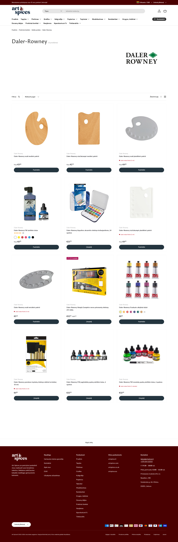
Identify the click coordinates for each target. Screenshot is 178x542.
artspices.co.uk (113, 467)
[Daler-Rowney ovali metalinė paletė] (36, 279)
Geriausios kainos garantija (53, 459)
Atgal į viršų (89, 442)
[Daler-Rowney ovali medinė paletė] (36, 128)
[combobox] (93, 11)
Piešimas (35, 19)
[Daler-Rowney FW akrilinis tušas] (36, 202)
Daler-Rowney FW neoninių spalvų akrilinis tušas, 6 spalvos (140, 382)
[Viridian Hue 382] (138, 312)
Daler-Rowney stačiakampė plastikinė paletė (135, 230)
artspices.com (113, 463)
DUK (46, 471)
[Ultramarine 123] (134, 312)
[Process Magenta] (26, 237)
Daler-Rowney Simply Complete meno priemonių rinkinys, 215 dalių (88, 308)
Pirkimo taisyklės (136, 534)
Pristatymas (147, 534)
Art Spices (14, 534)
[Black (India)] (33, 237)
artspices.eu (112, 471)
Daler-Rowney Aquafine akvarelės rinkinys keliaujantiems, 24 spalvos (89, 231)
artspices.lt (112, 459)
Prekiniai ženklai (32, 23)
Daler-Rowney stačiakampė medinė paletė (82, 156)
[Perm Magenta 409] (131, 312)
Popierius (71, 19)
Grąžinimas (157, 534)
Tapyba (23, 19)
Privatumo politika (124, 534)
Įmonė (164, 534)
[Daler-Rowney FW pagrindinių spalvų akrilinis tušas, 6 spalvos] (89, 354)
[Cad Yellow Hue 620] (124, 312)
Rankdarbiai (112, 19)
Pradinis (15, 19)
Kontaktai (47, 463)
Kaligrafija (58, 19)
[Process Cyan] (29, 237)
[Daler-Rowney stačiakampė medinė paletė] (89, 128)
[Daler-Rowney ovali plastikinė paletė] (141, 128)
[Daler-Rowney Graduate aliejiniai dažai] (141, 279)
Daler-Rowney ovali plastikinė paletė (132, 156)
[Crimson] (22, 237)
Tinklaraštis (73, 23)
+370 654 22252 (147, 461)
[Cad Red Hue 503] (127, 312)
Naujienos (47, 23)
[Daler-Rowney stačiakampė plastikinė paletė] (141, 202)
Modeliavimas (97, 19)
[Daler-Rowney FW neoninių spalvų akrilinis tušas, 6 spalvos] (141, 354)
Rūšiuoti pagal (30, 97)
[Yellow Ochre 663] (141, 312)
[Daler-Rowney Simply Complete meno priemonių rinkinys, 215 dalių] (89, 279)
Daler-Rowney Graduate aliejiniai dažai (133, 307)
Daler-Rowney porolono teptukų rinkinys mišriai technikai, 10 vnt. (35, 383)
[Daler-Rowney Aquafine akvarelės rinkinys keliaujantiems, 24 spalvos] (89, 202)
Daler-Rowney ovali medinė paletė (26, 156)
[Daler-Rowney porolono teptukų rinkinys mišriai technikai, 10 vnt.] (36, 354)
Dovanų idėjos (17, 23)
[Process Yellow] (19, 237)
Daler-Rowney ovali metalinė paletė (27, 307)
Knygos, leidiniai (128, 19)
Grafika (47, 19)
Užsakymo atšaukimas (52, 475)
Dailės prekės (36, 30)
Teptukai (83, 19)
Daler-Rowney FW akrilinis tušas (26, 230)
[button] (165, 11)
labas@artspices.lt (147, 459)
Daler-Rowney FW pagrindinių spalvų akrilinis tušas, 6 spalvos (86, 383)
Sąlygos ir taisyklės (110, 534)
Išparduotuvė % (60, 23)
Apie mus (47, 467)
